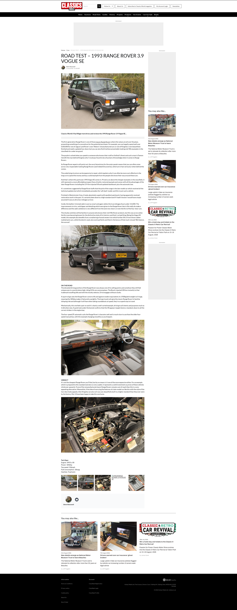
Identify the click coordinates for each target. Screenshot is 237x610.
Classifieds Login (93, 588)
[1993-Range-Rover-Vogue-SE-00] (69, 483)
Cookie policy (65, 593)
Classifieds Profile (94, 593)
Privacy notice (65, 588)
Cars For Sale (147, 15)
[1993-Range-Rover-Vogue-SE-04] (120, 483)
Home (63, 50)
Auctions (87, 15)
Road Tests (97, 15)
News (80, 15)
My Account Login (162, 6)
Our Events (137, 15)
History (112, 15)
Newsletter (176, 6)
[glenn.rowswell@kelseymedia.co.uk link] (77, 499)
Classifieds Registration (95, 583)
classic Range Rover (103, 142)
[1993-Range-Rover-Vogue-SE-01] (86, 483)
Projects (120, 15)
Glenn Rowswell (70, 66)
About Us (120, 6)
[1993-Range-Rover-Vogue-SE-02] (103, 483)
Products (128, 15)
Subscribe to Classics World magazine (140, 6)
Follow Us (107, 6)
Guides (104, 15)
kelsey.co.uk (172, 590)
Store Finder (64, 602)
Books (156, 15)
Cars (67, 50)
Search (99, 6)
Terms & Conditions (66, 583)
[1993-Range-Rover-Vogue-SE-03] (136, 483)
